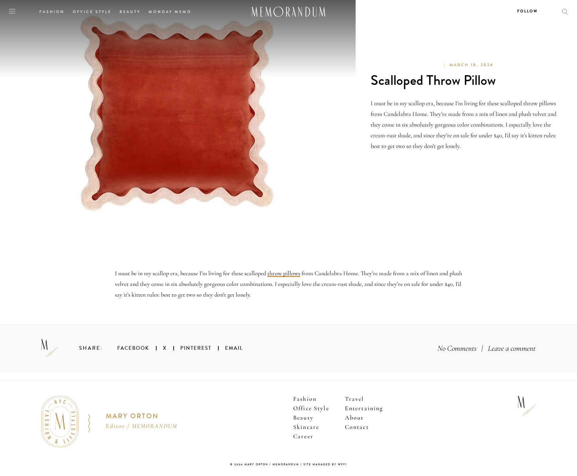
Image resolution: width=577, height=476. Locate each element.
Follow (527, 11)
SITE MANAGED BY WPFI (325, 464)
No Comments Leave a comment (486, 348)
